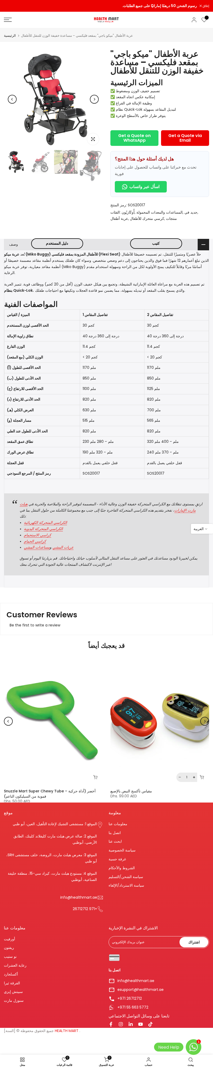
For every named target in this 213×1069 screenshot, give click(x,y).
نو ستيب (10, 956)
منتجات (171, 218)
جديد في (190, 212)
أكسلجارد (11, 974)
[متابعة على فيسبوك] (111, 1025)
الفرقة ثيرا (12, 983)
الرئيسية (10, 35)
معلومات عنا (118, 824)
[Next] (94, 99)
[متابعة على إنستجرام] (120, 1025)
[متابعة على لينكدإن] (130, 1025)
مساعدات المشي (37, 547)
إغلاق (10, 6)
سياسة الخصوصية (122, 850)
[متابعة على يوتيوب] (140, 1025)
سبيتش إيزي (13, 991)
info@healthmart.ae (135, 980)
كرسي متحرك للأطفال (147, 218)
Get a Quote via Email (185, 138)
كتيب (156, 243)
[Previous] (12, 99)
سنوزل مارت (14, 1000)
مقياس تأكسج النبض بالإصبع (131, 790)
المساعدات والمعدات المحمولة (159, 212)
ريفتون (9, 947)
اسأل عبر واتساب (144, 187)
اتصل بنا (115, 832)
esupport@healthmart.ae (140, 989)
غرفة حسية (117, 859)
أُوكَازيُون (128, 212)
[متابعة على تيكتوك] (150, 1025)
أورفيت (9, 939)
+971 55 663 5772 (132, 1007)
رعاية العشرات (15, 965)
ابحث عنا (115, 841)
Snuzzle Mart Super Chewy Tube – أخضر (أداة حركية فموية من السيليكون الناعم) (50, 793)
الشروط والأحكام (122, 868)
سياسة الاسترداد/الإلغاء (126, 885)
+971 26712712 (129, 998)
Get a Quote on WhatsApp (134, 138)
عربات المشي (63, 547)
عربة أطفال (119, 218)
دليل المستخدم (57, 243)
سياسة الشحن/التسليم (126, 876)
